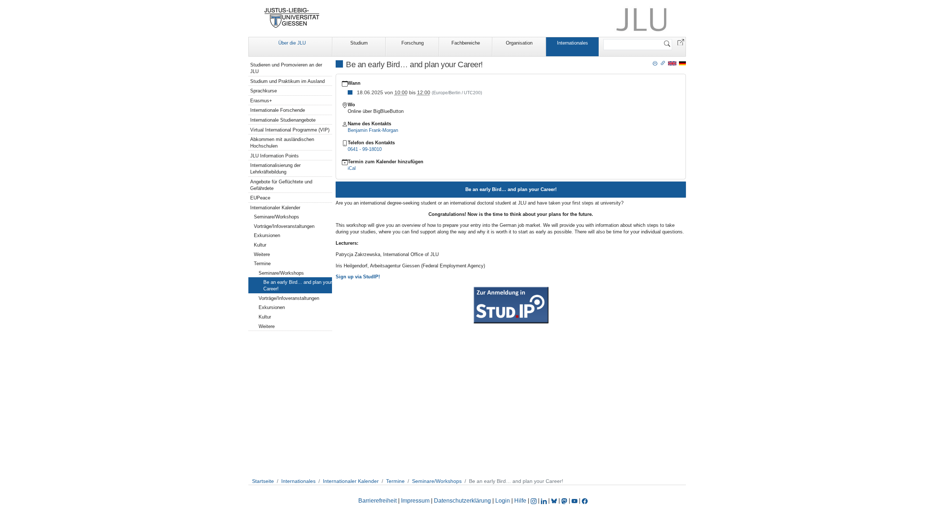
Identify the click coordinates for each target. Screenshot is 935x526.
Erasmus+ (261, 100)
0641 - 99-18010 (365, 149)
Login (503, 501)
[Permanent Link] (663, 62)
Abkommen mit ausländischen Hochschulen (282, 143)
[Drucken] (655, 63)
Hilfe (520, 501)
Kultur (260, 245)
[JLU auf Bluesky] (554, 501)
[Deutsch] (682, 63)
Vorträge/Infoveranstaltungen (284, 226)
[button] (681, 42)
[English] (672, 63)
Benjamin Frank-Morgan (373, 130)
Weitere (262, 254)
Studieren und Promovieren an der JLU (286, 68)
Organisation (519, 43)
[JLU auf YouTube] (574, 501)
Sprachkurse (263, 91)
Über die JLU (292, 43)
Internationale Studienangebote (283, 120)
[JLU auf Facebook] (585, 501)
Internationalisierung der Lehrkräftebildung (275, 169)
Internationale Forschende (277, 110)
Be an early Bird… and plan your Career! (297, 285)
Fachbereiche (465, 43)
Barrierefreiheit (377, 501)
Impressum (415, 501)
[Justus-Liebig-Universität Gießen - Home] (292, 18)
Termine (262, 263)
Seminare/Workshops (276, 217)
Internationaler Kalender (275, 207)
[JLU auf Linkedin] (544, 501)
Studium (359, 43)
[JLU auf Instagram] (534, 501)
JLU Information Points (274, 156)
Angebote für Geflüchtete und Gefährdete (281, 185)
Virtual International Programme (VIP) (289, 130)
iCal (352, 168)
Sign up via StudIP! (358, 276)
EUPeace (260, 198)
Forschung (412, 43)
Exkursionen (267, 235)
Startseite (263, 481)
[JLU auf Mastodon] (565, 501)
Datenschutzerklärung (462, 501)
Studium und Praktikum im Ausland (287, 81)
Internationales (572, 43)
